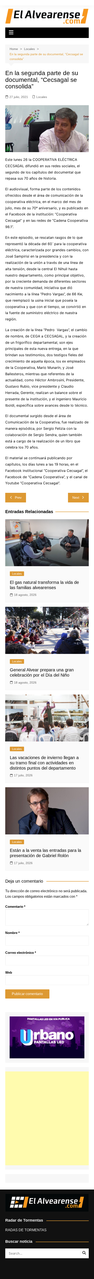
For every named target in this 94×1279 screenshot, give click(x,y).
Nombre (12, 933)
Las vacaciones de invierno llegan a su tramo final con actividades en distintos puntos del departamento (44, 762)
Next (75, 497)
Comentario (15, 906)
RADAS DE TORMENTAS (26, 1230)
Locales (41, 97)
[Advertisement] (47, 1118)
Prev (18, 497)
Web (8, 972)
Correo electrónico (20, 952)
